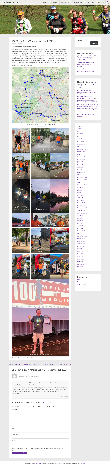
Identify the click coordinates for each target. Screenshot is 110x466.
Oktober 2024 (81, 182)
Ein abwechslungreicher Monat (86, 71)
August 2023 (80, 215)
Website (14, 440)
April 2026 (80, 139)
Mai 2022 (80, 254)
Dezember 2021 (82, 266)
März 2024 (80, 200)
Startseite (43, 2)
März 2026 (80, 141)
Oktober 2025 (81, 154)
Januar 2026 (80, 146)
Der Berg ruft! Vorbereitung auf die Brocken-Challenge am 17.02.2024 (87, 100)
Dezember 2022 (82, 236)
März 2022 (80, 259)
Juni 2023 (80, 220)
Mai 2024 (80, 195)
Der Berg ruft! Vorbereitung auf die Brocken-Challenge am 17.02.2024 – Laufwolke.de (87, 106)
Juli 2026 (79, 131)
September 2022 (82, 243)
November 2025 (82, 151)
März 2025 (80, 169)
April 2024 (80, 197)
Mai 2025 (80, 164)
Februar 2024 (81, 203)
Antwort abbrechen (50, 403)
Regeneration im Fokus (84, 69)
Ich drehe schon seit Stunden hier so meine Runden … (87, 109)
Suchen (79, 40)
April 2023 (80, 226)
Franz (26, 44)
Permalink (24, 378)
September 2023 (82, 213)
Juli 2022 (79, 249)
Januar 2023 (80, 233)
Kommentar (16, 409)
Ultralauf (22, 357)
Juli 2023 (79, 218)
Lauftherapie (65, 2)
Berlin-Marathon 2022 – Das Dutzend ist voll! (57, 364)
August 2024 (81, 187)
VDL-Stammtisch (78, 2)
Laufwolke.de (10, 2)
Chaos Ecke (90, 2)
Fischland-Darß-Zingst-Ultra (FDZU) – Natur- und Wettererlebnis (87, 86)
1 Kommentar (31, 357)
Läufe (15, 357)
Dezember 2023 (82, 205)
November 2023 (82, 208)
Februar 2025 (81, 172)
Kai (42, 402)
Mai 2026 (80, 136)
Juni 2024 (80, 192)
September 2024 (82, 185)
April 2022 (80, 256)
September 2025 (82, 157)
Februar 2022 (81, 261)
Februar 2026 (81, 144)
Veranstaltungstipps (83, 287)
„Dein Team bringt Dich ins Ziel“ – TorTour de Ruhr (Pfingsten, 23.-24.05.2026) (87, 57)
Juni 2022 (80, 251)
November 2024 (82, 180)
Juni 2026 (80, 134)
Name (13, 428)
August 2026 (81, 128)
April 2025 (80, 167)
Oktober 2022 (81, 241)
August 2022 (81, 246)
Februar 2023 (81, 231)
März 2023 (80, 228)
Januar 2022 (80, 264)
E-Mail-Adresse (16, 434)
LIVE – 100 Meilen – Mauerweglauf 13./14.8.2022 (24, 364)
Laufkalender (54, 2)
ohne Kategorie (81, 284)
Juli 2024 (79, 190)
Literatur (79, 282)
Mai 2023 (80, 223)
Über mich (101, 2)
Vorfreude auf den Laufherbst (85, 62)
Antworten (64, 396)
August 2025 (81, 159)
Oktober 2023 (81, 210)
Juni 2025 (80, 162)
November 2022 (82, 238)
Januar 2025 (80, 174)
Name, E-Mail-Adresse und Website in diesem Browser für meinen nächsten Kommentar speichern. (37, 449)
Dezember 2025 (82, 149)
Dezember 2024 (82, 177)
